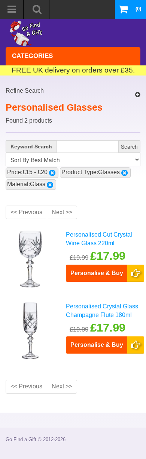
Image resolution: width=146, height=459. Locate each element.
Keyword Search (31, 146)
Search (129, 147)
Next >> (62, 212)
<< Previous (26, 212)
